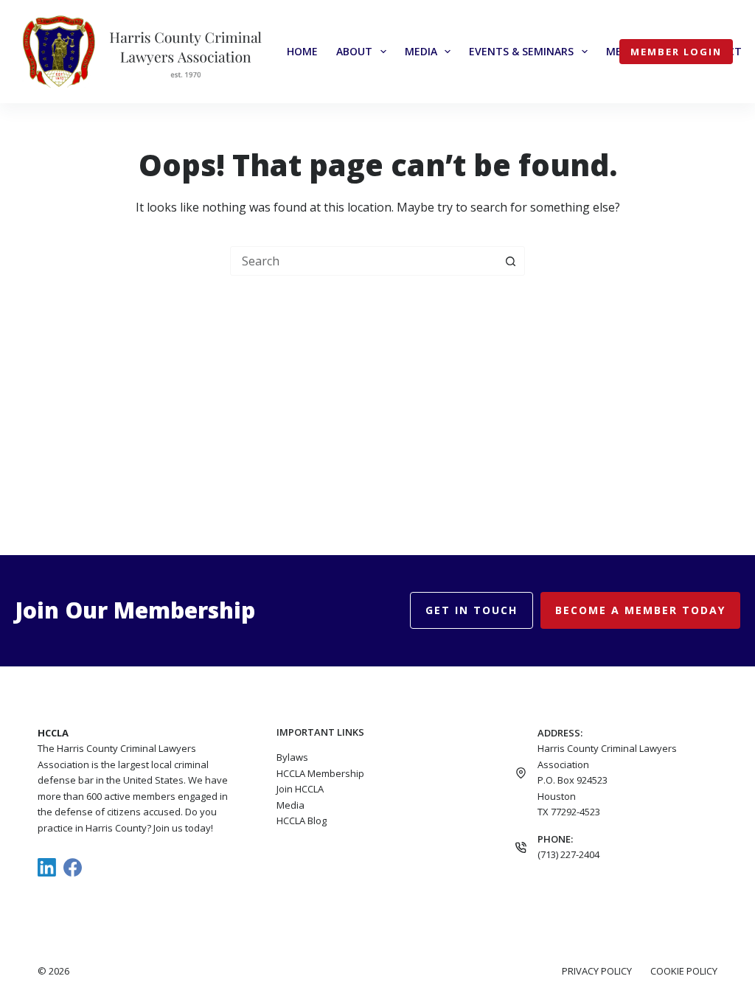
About (354, 51)
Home (302, 51)
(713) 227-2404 (568, 854)
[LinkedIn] (47, 867)
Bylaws (292, 757)
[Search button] (510, 261)
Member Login (676, 51)
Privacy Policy (597, 971)
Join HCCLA (300, 788)
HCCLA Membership (320, 773)
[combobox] (363, 261)
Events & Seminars (521, 51)
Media (421, 51)
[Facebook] (72, 867)
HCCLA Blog (301, 820)
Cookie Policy (683, 971)
